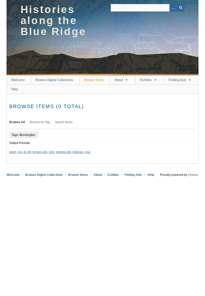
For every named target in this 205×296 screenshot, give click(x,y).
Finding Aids (177, 80)
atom (12, 152)
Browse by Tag (40, 122)
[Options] (173, 8)
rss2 (87, 152)
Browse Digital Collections (54, 80)
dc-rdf (27, 152)
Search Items (63, 122)
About (118, 80)
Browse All (17, 122)
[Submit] (180, 8)
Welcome (18, 80)
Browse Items (94, 80)
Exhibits (146, 80)
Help (14, 89)
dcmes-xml (39, 152)
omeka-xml (63, 152)
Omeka (193, 175)
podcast (77, 152)
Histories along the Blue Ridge (53, 20)
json (51, 152)
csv (20, 152)
